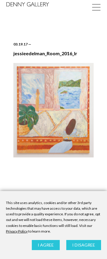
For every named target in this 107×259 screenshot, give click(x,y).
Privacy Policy (17, 231)
